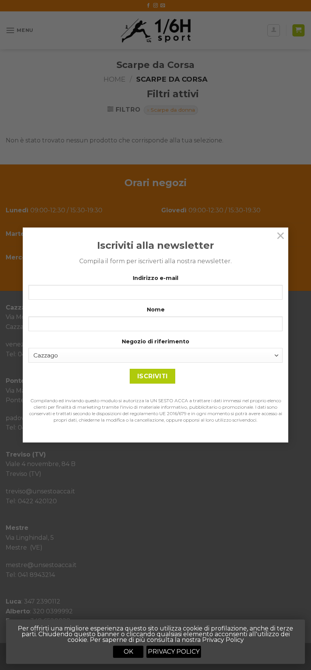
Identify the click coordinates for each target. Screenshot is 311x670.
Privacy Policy (173, 651)
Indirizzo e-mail (155, 278)
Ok (128, 651)
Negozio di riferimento (155, 341)
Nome (156, 309)
